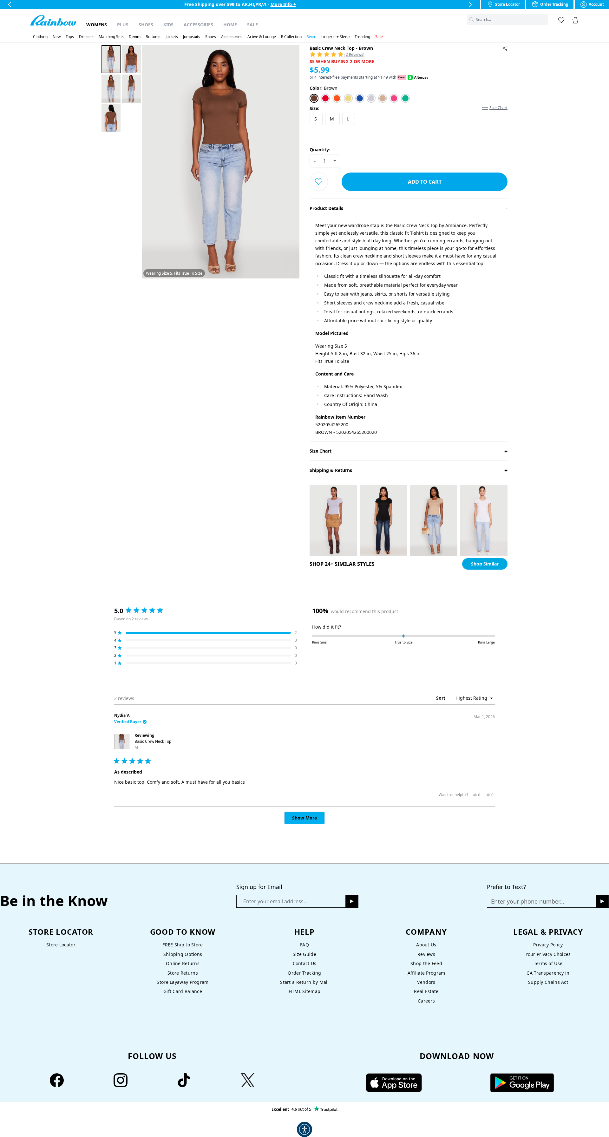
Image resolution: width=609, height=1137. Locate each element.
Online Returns (183, 963)
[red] (325, 98)
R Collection (291, 36)
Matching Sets (111, 36)
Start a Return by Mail (304, 982)
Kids (168, 25)
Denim (135, 36)
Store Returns (182, 973)
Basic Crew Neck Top (152, 744)
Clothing (40, 36)
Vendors (426, 982)
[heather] (371, 98)
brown (323, 88)
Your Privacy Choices (548, 954)
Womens (96, 25)
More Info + (283, 4)
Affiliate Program (426, 973)
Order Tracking (304, 973)
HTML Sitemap (304, 991)
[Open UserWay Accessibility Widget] (304, 1129)
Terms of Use (548, 963)
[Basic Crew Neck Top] (505, 48)
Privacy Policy (548, 945)
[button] (544, 19)
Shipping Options (182, 954)
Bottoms (153, 36)
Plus (122, 25)
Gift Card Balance (182, 991)
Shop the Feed (426, 963)
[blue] (359, 98)
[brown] (314, 98)
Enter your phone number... (527, 901)
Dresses (86, 36)
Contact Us (305, 963)
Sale (252, 25)
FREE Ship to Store (182, 945)
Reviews (426, 954)
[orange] (336, 98)
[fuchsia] (394, 98)
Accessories (198, 25)
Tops (70, 36)
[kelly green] (405, 98)
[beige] (382, 98)
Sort (441, 698)
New (57, 36)
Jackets (172, 36)
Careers (426, 1001)
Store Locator (60, 945)
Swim (311, 36)
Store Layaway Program (182, 982)
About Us (426, 945)
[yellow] (348, 98)
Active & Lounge (261, 36)
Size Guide (304, 954)
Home (230, 25)
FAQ (304, 945)
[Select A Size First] (319, 182)
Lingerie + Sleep (335, 36)
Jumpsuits (191, 36)
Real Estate (426, 991)
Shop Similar (485, 564)
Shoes (146, 25)
